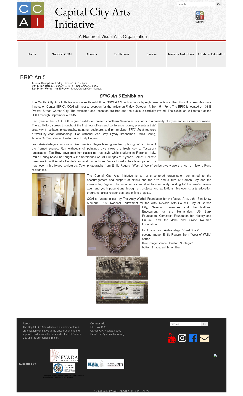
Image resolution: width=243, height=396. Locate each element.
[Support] (199, 15)
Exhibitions (121, 54)
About (91, 54)
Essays (151, 54)
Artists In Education (211, 54)
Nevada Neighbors (181, 54)
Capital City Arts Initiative (93, 17)
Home (32, 54)
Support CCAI (62, 54)
